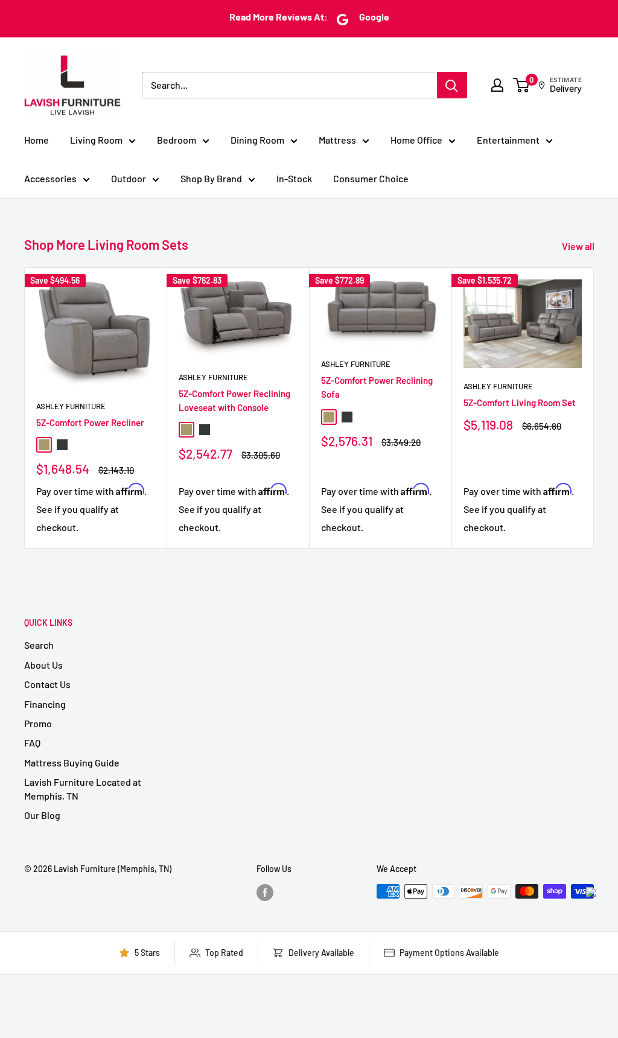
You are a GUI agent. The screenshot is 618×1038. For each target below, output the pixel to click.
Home (36, 139)
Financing (45, 704)
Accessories (50, 178)
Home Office (416, 139)
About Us (43, 664)
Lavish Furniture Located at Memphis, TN (82, 788)
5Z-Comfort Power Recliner (90, 422)
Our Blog (42, 815)
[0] (521, 85)
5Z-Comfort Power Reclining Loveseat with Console (234, 400)
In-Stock (294, 178)
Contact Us (47, 684)
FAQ (32, 742)
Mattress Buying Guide (71, 762)
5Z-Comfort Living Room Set (520, 402)
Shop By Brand (211, 178)
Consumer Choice (371, 178)
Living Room (96, 139)
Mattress (337, 139)
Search (39, 645)
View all (579, 246)
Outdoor (128, 178)
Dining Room (257, 139)
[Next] (594, 407)
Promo (38, 723)
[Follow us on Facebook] (264, 892)
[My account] (497, 85)
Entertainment (508, 139)
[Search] (452, 85)
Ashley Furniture (71, 406)
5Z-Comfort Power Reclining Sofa (377, 387)
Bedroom (176, 139)
